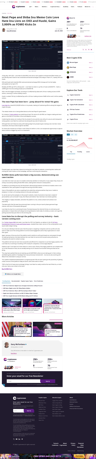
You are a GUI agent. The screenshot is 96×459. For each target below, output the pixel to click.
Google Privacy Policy (41, 384)
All (30, 6)
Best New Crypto (56, 409)
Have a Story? (71, 451)
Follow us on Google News (13, 274)
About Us (87, 6)
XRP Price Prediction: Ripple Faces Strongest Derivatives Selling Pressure (22, 285)
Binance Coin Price (43, 416)
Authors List (88, 36)
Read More (14, 353)
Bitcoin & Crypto (56, 397)
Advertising (80, 451)
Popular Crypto (43, 397)
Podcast (80, 6)
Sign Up (48, 381)
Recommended (16, 281)
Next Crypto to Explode (58, 411)
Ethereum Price (42, 403)
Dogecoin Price (42, 411)
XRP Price (41, 405)
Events (71, 404)
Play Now (79, 456)
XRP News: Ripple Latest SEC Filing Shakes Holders (16, 288)
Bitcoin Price (42, 400)
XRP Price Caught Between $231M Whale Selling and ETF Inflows (20, 296)
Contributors (73, 400)
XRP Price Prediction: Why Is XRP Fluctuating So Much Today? (19, 290)
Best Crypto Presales (57, 407)
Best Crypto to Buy (57, 405)
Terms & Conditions (55, 444)
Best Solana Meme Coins (58, 416)
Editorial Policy (74, 402)
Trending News (6, 281)
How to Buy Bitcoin (57, 403)
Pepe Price (41, 420)
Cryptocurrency (54, 6)
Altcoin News (9, 13)
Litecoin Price (42, 418)
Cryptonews (4, 13)
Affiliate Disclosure (75, 406)
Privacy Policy (73, 444)
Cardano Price (42, 409)
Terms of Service (51, 384)
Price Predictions (38, 281)
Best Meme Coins (56, 413)
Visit (90, 62)
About (71, 397)
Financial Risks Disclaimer (80, 445)
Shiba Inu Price (42, 407)
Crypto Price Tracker (57, 400)
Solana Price (42, 413)
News (36, 6)
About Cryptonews (63, 444)
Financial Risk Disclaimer (76, 408)
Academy (65, 6)
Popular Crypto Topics (27, 281)
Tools (72, 6)
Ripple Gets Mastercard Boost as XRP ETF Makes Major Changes (20, 293)
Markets (44, 6)
